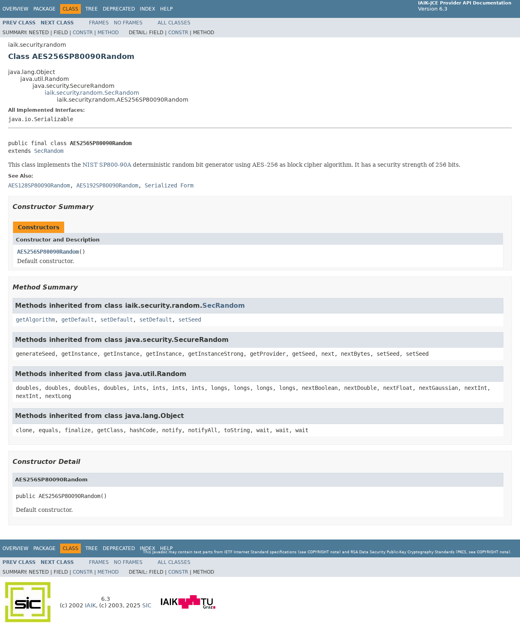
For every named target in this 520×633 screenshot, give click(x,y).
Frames (99, 23)
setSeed (189, 319)
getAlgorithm (35, 319)
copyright (318, 552)
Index (147, 9)
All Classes (174, 23)
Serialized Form (169, 185)
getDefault (77, 319)
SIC (147, 605)
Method (108, 32)
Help (166, 9)
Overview (15, 9)
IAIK (90, 605)
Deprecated (119, 9)
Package (44, 9)
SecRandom (48, 151)
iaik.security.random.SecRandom (92, 92)
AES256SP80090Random (48, 251)
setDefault (116, 319)
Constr (83, 32)
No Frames (128, 23)
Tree (91, 9)
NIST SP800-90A (106, 164)
